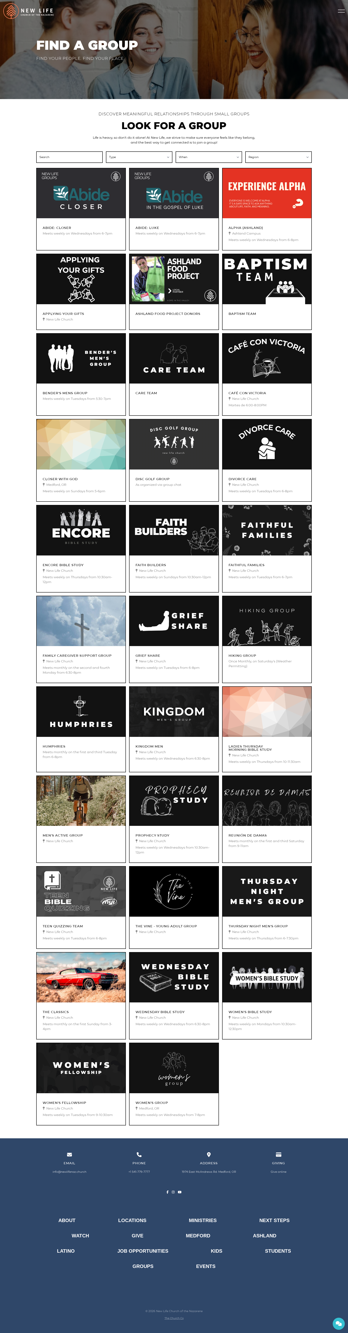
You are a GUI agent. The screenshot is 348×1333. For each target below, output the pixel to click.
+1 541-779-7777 (139, 1171)
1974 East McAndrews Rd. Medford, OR (209, 1171)
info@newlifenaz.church (69, 1171)
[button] (341, 11)
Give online (278, 1171)
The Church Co (174, 1318)
